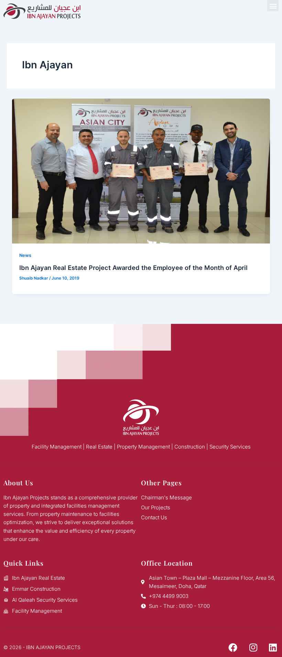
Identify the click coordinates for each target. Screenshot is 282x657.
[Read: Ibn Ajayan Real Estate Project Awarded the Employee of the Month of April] (141, 171)
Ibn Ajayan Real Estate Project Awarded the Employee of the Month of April (133, 267)
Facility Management (57, 446)
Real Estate (99, 446)
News (25, 255)
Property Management (143, 446)
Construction (189, 446)
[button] (273, 5)
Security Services (230, 446)
